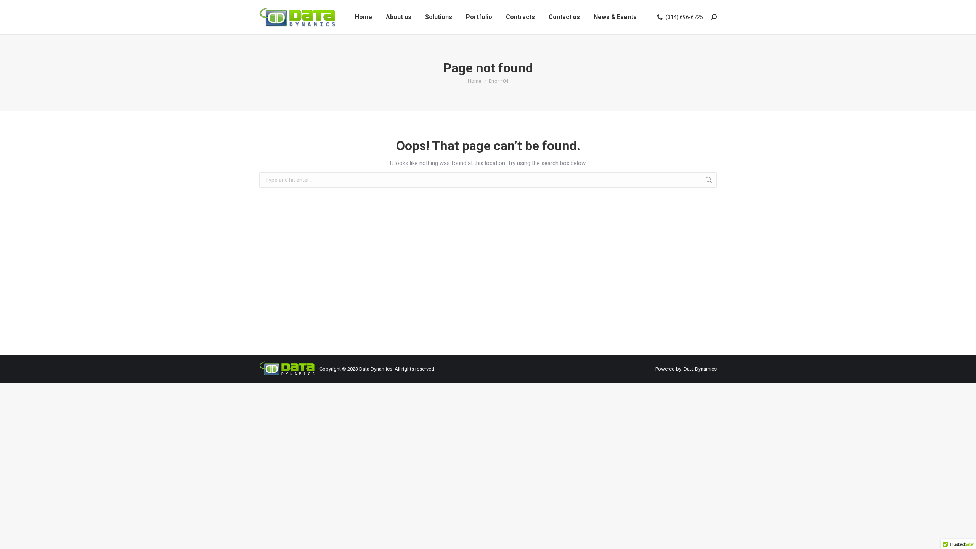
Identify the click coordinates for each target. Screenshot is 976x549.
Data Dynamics (375, 369)
